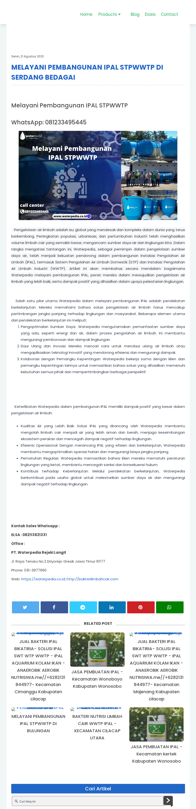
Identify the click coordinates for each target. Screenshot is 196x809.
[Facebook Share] (54, 607)
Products (108, 14)
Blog (135, 14)
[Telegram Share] (83, 607)
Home (86, 14)
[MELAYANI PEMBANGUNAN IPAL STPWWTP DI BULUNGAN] (38, 709)
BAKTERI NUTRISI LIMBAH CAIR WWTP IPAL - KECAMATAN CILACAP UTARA (97, 727)
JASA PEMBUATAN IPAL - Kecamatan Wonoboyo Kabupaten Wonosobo (97, 679)
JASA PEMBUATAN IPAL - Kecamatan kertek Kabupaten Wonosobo (156, 754)
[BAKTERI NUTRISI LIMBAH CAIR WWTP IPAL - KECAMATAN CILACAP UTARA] (97, 709)
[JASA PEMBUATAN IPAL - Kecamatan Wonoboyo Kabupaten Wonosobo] (97, 649)
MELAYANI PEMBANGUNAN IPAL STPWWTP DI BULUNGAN (38, 723)
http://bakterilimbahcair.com (92, 579)
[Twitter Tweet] (25, 607)
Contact (169, 14)
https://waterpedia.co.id (43, 579)
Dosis (150, 14)
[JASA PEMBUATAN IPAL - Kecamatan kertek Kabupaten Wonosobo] (156, 724)
